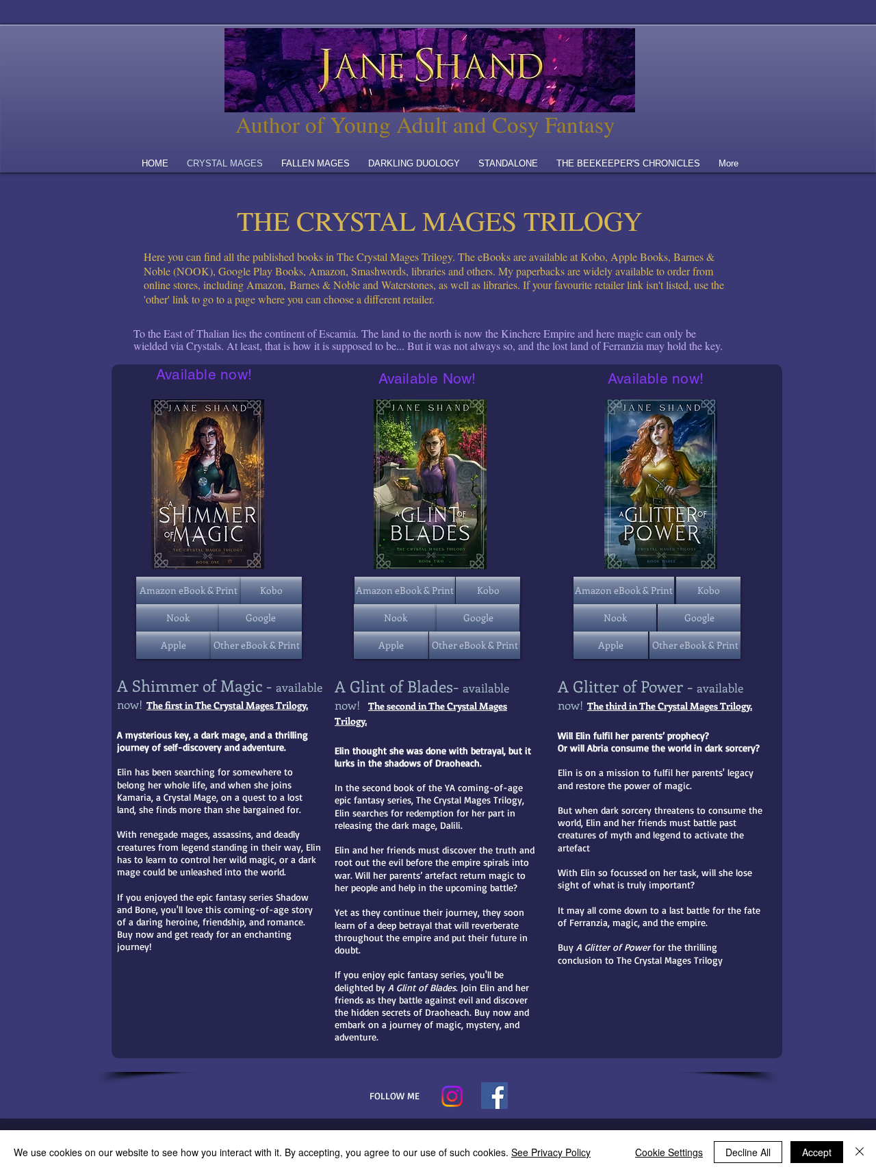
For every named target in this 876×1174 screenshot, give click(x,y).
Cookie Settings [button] (669, 1152)
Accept (817, 1152)
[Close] (859, 1152)
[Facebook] (494, 1095)
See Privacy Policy (551, 1152)
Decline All (748, 1152)
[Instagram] (452, 1096)
